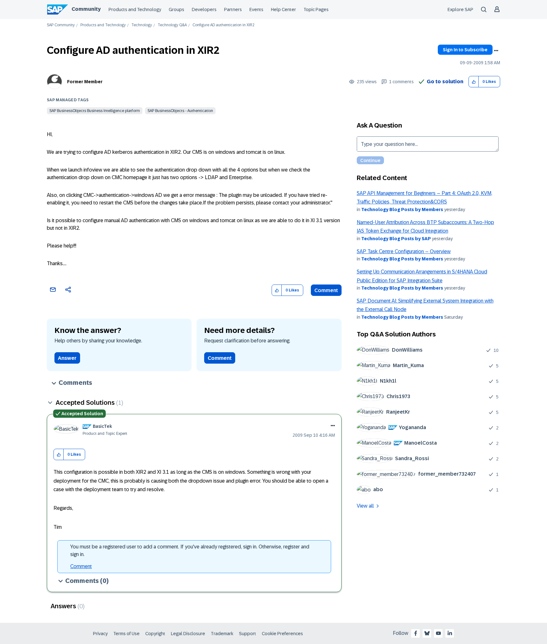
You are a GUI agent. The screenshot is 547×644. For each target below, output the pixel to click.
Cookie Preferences (282, 633)
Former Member (85, 81)
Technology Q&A (172, 25)
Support (247, 633)
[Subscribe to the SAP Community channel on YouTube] (438, 633)
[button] (474, 81)
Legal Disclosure (188, 633)
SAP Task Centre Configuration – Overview (404, 251)
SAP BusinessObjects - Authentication (180, 111)
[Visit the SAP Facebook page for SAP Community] (415, 633)
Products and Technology (135, 9)
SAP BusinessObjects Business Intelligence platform (94, 111)
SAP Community (61, 25)
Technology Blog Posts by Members (402, 209)
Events (256, 9)
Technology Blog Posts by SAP (396, 238)
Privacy (100, 633)
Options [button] (496, 50)
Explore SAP (460, 9)
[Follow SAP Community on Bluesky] (427, 633)
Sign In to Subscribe (465, 49)
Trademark (222, 633)
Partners (233, 9)
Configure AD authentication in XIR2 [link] (223, 25)
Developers (204, 9)
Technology (141, 25)
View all (365, 506)
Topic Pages (316, 9)
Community (86, 9)
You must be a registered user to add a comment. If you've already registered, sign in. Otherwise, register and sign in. (189, 550)
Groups (176, 9)
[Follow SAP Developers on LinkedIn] (449, 633)
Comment (326, 290)
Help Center (283, 9)
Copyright (155, 633)
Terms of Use (126, 633)
